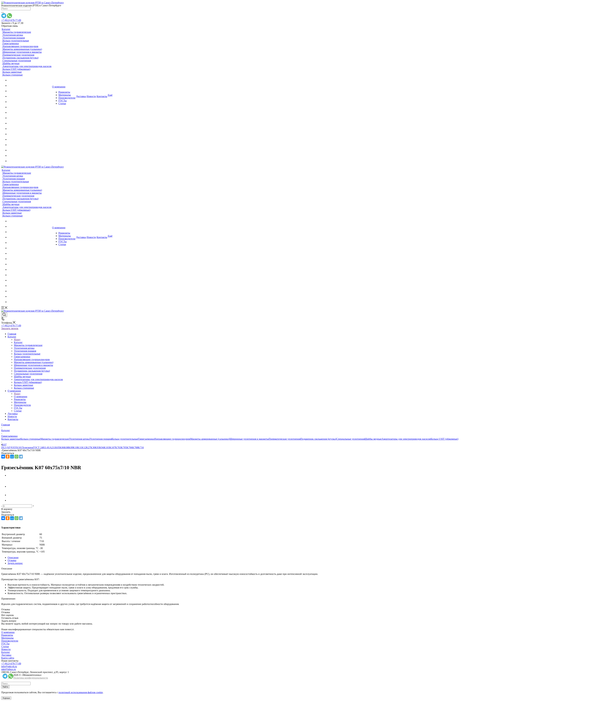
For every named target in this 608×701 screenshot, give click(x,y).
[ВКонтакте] (3, 456)
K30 (93, 447)
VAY (13, 447)
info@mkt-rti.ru (9, 666)
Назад (17, 339)
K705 (124, 447)
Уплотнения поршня (100, 439)
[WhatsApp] (16, 456)
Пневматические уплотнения (284, 439)
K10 (75, 447)
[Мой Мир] (12, 456)
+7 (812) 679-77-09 (11, 20)
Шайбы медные (373, 439)
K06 (62, 447)
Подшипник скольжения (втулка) (318, 439)
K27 (88, 447)
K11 (79, 447)
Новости (6, 649)
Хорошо (6, 698)
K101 (19, 447)
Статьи (5, 646)
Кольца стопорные (30, 439)
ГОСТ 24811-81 (41, 447)
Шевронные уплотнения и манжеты (249, 439)
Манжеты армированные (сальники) (210, 439)
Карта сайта (7, 658)
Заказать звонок (9, 328)
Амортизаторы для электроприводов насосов (406, 439)
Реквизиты (7, 635)
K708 (135, 447)
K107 (112, 447)
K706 (129, 447)
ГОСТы (5, 643)
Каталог (18, 342)
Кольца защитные (10, 439)
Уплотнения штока (79, 439)
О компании (20, 396)
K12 (84, 447)
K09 (71, 447)
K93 (97, 447)
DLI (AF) (6, 447)
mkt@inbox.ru (8, 669)
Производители (9, 640)
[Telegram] (21, 456)
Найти (5, 687)
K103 (107, 447)
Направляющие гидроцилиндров (172, 439)
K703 (118, 447)
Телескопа (27, 447)
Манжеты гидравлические (55, 439)
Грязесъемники (146, 439)
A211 (52, 447)
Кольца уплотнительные (125, 439)
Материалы (7, 638)
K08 (66, 447)
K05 (57, 447)
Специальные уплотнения (350, 439)
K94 (101, 447)
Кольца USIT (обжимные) (444, 439)
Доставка (6, 655)
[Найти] (2, 12)
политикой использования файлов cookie (80, 692)
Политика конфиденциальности (30, 677)
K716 (141, 447)
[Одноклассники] (8, 456)
